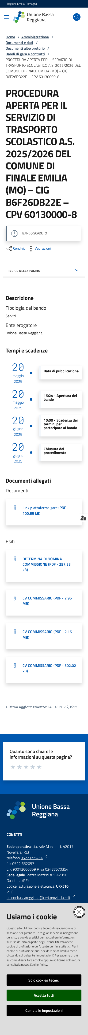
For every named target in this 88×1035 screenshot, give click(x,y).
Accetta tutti (44, 995)
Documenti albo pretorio (25, 48)
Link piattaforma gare (46, 510)
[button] (77, 17)
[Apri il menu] (6, 17)
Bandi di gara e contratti (25, 54)
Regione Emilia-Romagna (22, 4)
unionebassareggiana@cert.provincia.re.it (38, 897)
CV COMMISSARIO (47, 600)
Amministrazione (35, 37)
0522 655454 (32, 858)
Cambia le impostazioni (44, 1010)
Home (10, 37)
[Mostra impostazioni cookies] (83, 518)
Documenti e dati (19, 42)
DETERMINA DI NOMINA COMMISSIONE (47, 564)
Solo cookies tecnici (44, 980)
